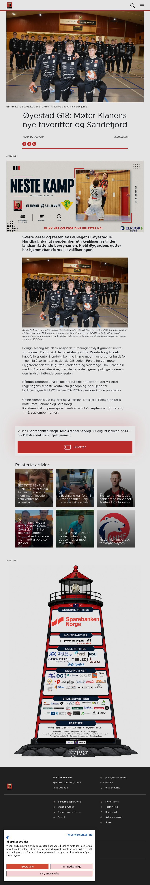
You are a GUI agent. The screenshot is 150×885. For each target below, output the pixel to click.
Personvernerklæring (79, 834)
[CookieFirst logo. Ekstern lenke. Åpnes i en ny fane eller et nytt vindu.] (7, 837)
